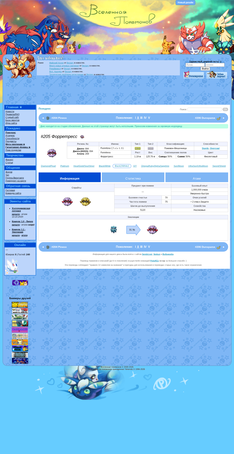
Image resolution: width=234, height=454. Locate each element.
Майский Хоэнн (56, 63)
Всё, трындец (55, 71)
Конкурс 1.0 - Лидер (22, 221)
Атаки (197, 178)
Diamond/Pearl (48, 166)
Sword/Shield (219, 166)
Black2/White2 (122, 166)
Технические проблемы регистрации (66, 74)
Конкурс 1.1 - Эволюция (19, 230)
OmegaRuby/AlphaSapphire (155, 166)
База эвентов (12, 120)
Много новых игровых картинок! (64, 66)
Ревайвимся (55, 69)
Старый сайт (12, 117)
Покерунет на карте (15, 181)
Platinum (64, 166)
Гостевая (10, 190)
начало (16, 214)
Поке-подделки (13, 150)
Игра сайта (11, 123)
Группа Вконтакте (14, 178)
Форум (8, 172)
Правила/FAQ (12, 114)
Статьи (9, 162)
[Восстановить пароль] (217, 77)
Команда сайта (13, 193)
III (141, 117)
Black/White (105, 166)
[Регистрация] (193, 77)
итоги (24, 235)
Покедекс (10, 132)
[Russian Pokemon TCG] (20, 338)
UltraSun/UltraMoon (198, 166)
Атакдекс (10, 135)
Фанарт (9, 159)
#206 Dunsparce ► (210, 117)
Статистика (133, 178)
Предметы (10, 141)
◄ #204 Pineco (54, 117)
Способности (12, 138)
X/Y (135, 166)
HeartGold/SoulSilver (84, 166)
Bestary (70, 63)
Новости (9, 111)
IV (145, 117)
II (138, 117)
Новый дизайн (185, 2)
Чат (7, 175)
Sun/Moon (179, 166)
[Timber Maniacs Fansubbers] (20, 332)
